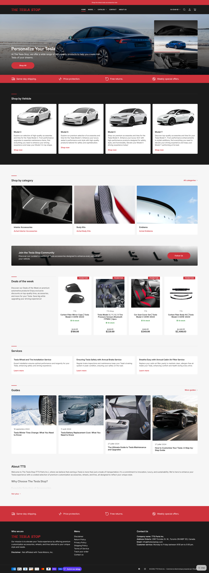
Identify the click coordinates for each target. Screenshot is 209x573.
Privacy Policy (80, 542)
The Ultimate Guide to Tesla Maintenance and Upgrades (127, 448)
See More (23, 65)
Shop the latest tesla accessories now (104, 2)
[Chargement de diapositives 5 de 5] (176, 61)
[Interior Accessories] (41, 205)
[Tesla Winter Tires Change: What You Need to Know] (33, 410)
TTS (74, 311)
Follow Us (179, 256)
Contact (112, 9)
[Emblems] (167, 205)
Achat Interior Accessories (25, 231)
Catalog (101, 9)
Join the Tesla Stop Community (36, 252)
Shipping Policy (81, 545)
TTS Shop (110, 311)
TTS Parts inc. (160, 569)
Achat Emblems (146, 231)
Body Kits (81, 227)
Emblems (143, 227)
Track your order (81, 551)
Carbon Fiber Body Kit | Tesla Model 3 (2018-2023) (181, 316)
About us (123, 9)
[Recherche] (184, 9)
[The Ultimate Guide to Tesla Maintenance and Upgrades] (128, 417)
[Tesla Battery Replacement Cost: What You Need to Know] (81, 410)
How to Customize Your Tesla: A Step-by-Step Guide (174, 449)
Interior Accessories (23, 227)
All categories (190, 180)
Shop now (18, 150)
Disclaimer (78, 536)
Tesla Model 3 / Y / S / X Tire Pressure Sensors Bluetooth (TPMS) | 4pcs (110, 317)
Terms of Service (81, 548)
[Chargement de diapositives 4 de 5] (176, 44)
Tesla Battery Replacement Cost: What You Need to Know (81, 433)
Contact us (78, 554)
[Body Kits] (104, 205)
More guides (190, 390)
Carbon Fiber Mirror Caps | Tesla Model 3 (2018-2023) (74, 316)
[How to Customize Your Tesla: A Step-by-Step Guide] (175, 418)
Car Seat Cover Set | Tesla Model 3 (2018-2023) (145, 316)
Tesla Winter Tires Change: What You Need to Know (34, 433)
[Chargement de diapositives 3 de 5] (176, 28)
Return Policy (80, 539)
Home (83, 9)
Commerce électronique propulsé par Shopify (182, 569)
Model (90, 9)
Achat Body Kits (84, 231)
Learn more (19, 370)
